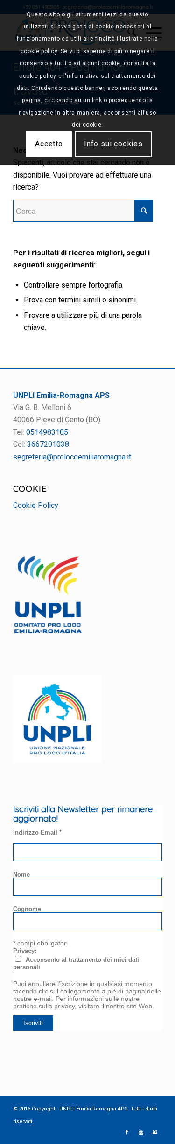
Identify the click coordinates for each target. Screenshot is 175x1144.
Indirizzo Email (37, 832)
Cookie (30, 488)
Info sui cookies (113, 143)
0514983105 (47, 432)
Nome (21, 874)
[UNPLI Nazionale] (57, 760)
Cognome (27, 908)
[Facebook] (127, 1132)
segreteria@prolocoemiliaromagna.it (72, 456)
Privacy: (24, 950)
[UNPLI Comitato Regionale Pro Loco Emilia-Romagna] (48, 631)
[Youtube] (141, 1132)
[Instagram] (155, 1132)
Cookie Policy (35, 505)
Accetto (49, 143)
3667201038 (48, 444)
